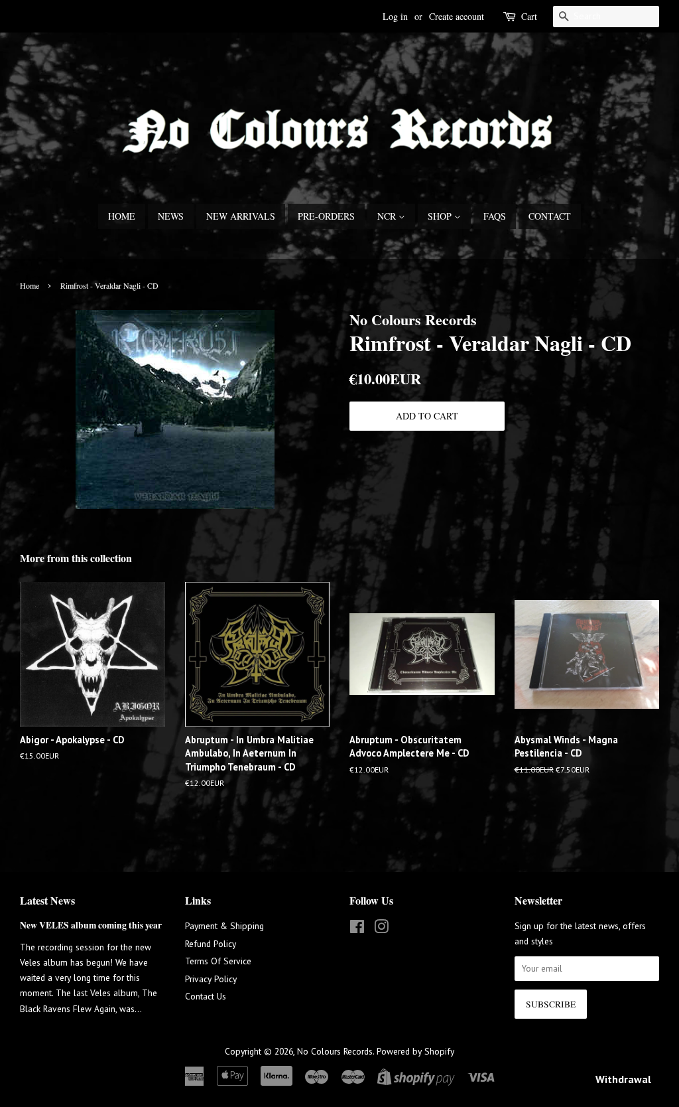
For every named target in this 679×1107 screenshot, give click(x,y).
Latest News (47, 900)
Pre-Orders (326, 216)
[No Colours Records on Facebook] (357, 929)
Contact (549, 216)
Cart (529, 16)
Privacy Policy (211, 979)
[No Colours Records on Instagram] (381, 929)
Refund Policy (210, 944)
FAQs (494, 216)
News (171, 216)
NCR (388, 216)
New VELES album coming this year (91, 925)
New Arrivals (240, 216)
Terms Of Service (218, 961)
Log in (395, 16)
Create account (456, 16)
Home (121, 216)
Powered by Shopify (415, 1051)
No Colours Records (335, 1051)
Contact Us (205, 996)
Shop (441, 216)
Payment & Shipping (224, 926)
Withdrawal (623, 1079)
